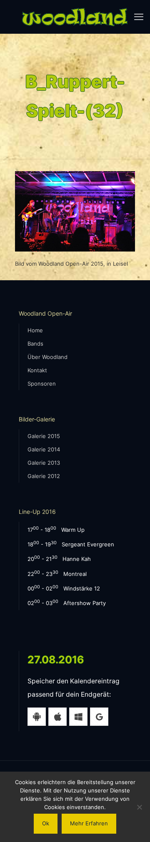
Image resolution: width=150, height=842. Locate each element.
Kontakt (37, 370)
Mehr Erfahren (89, 823)
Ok (45, 823)
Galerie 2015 (44, 436)
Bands (35, 343)
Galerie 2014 (44, 449)
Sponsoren (42, 383)
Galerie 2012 (44, 476)
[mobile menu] (139, 17)
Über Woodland (48, 357)
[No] (139, 807)
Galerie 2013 (44, 462)
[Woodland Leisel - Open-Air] (75, 16)
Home (35, 330)
